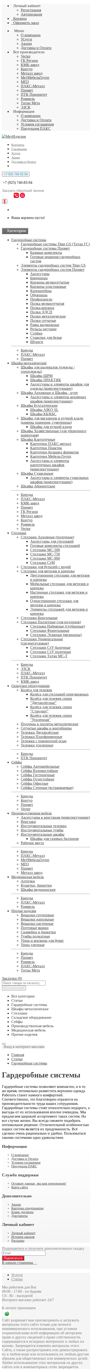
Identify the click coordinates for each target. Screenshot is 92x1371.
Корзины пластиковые (48, 287)
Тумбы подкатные (35, 936)
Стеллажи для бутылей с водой (46, 567)
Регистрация (31, 10)
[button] (23, 1047)
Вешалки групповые (37, 915)
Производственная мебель (31, 813)
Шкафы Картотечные (38, 439)
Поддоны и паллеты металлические (49, 724)
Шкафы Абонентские (38, 486)
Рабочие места (32, 843)
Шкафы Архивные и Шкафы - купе (49, 393)
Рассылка (17, 1240)
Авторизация (31, 14)
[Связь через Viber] (17, 197)
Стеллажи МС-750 (45, 554)
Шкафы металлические (29, 363)
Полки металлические (48, 316)
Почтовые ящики (35, 928)
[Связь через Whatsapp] (22, 197)
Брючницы (39, 278)
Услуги (26, 39)
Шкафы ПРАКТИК (45, 380)
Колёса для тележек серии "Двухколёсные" (51, 700)
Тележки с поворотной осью (44, 741)
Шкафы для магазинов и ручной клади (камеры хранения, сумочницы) (52, 420)
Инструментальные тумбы (42, 830)
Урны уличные (33, 945)
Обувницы (38, 295)
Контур (27, 69)
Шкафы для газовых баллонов (54, 839)
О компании (31, 35)
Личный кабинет (23, 1233)
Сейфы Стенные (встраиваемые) (47, 788)
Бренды (27, 350)
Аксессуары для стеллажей (52, 541)
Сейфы (16, 762)
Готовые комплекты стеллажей (55, 546)
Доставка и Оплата (36, 48)
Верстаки (28, 822)
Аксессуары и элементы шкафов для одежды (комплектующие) (59, 386)
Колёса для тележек (36, 690)
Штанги (36, 342)
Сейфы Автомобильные (40, 766)
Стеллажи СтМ (42, 563)
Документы (19, 1216)
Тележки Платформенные (41, 737)
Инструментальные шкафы (42, 834)
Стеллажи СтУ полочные (50, 652)
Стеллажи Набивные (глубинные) (57, 626)
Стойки (36, 333)
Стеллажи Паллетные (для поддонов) (51, 622)
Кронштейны (41, 291)
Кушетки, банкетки (36, 885)
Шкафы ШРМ (41, 376)
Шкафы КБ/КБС (43, 414)
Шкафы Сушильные (37, 473)
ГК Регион (29, 61)
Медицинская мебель (27, 877)
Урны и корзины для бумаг (42, 941)
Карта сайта (19, 1187)
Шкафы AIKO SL (44, 410)
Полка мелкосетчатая (47, 304)
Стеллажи (18, 533)
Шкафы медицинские (38, 890)
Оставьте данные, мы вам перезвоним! (38, 1183)
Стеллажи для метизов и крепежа (48, 571)
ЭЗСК (25, 107)
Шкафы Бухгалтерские (39, 405)
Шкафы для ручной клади (51, 427)
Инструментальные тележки (44, 826)
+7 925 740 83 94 (16, 174)
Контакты (17, 145)
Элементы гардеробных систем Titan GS (53, 265)
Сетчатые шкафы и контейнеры (46, 728)
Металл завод (31, 73)
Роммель (28, 99)
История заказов (23, 1237)
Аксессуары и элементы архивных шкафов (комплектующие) (58, 399)
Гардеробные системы (28, 240)
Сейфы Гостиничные (38, 775)
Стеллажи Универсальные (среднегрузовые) (42, 641)
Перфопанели (41, 299)
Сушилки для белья (46, 337)
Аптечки (28, 881)
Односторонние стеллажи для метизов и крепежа (54, 603)
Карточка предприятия (27, 1208)
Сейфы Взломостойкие (39, 771)
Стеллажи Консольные (39, 618)
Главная (17, 1055)
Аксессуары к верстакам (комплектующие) (55, 817)
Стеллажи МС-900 (45, 558)
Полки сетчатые (43, 321)
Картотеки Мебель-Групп (50, 456)
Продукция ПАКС (36, 128)
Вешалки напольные (37, 919)
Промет (27, 90)
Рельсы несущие (43, 329)
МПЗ (25, 82)
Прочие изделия (23, 911)
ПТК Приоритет (34, 94)
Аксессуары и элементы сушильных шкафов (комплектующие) (59, 480)
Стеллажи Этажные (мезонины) (56, 635)
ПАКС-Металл (33, 86)
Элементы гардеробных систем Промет (52, 270)
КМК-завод (30, 65)
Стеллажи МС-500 (45, 550)
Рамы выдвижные (44, 325)
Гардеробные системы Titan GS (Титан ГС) (55, 244)
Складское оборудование (30, 686)
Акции (26, 44)
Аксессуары (40, 274)
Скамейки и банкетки (38, 932)
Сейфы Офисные (34, 783)
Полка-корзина (42, 308)
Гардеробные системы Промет (45, 248)
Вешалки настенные (37, 924)
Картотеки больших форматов (54, 452)
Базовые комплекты (46, 253)
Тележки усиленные (37, 745)
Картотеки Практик (46, 448)
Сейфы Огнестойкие (37, 779)
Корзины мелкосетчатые (49, 282)
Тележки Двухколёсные (40, 732)
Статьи (17, 1059)
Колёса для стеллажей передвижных (59, 694)
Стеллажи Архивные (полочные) (47, 537)
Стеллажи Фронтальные (49, 631)
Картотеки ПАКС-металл (50, 444)
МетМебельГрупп (35, 77)
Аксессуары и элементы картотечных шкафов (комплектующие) (49, 465)
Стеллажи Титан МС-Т (48, 656)
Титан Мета (30, 103)
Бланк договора (22, 1212)
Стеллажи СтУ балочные (50, 648)
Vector (25, 56)
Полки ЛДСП (41, 312)
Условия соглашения (37, 124)
